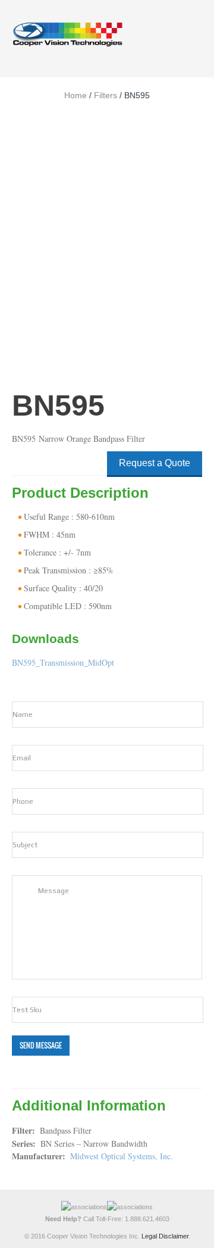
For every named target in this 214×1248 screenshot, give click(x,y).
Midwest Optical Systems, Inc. (121, 1156)
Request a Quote (154, 463)
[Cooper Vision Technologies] (67, 34)
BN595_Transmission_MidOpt (63, 662)
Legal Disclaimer (164, 1236)
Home (75, 95)
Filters (105, 95)
